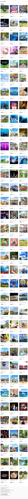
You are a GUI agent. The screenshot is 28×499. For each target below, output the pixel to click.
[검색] (26, 1)
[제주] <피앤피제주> (3, 1)
